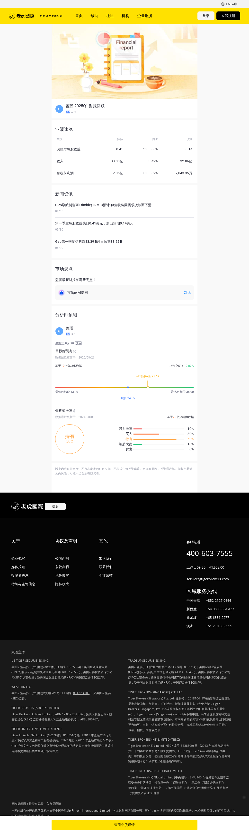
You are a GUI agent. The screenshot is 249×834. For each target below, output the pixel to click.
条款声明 (62, 566)
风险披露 (62, 575)
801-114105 (81, 693)
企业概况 (18, 558)
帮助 (94, 15)
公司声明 (62, 558)
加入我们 (106, 558)
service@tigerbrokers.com (208, 579)
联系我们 (106, 566)
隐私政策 (62, 584)
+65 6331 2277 (217, 617)
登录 (206, 15)
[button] (124, 109)
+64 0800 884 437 (220, 609)
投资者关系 (19, 575)
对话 (187, 292)
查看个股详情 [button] (124, 825)
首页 (79, 15)
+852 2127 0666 (218, 600)
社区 (110, 15)
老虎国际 (35, 15)
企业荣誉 (106, 575)
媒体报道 (18, 566)
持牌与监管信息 (23, 584)
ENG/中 (232, 4)
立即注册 (228, 15)
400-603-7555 (210, 553)
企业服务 (145, 15)
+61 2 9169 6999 (219, 626)
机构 (125, 15)
